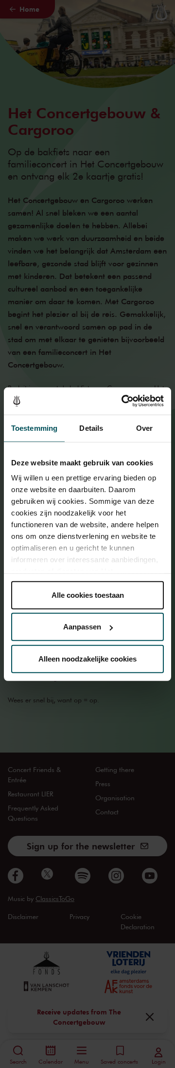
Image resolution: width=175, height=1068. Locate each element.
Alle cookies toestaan (88, 594)
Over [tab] (144, 428)
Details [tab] (91, 428)
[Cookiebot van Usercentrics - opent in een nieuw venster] (123, 401)
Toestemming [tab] (34, 428)
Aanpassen (82, 627)
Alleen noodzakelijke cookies (87, 658)
